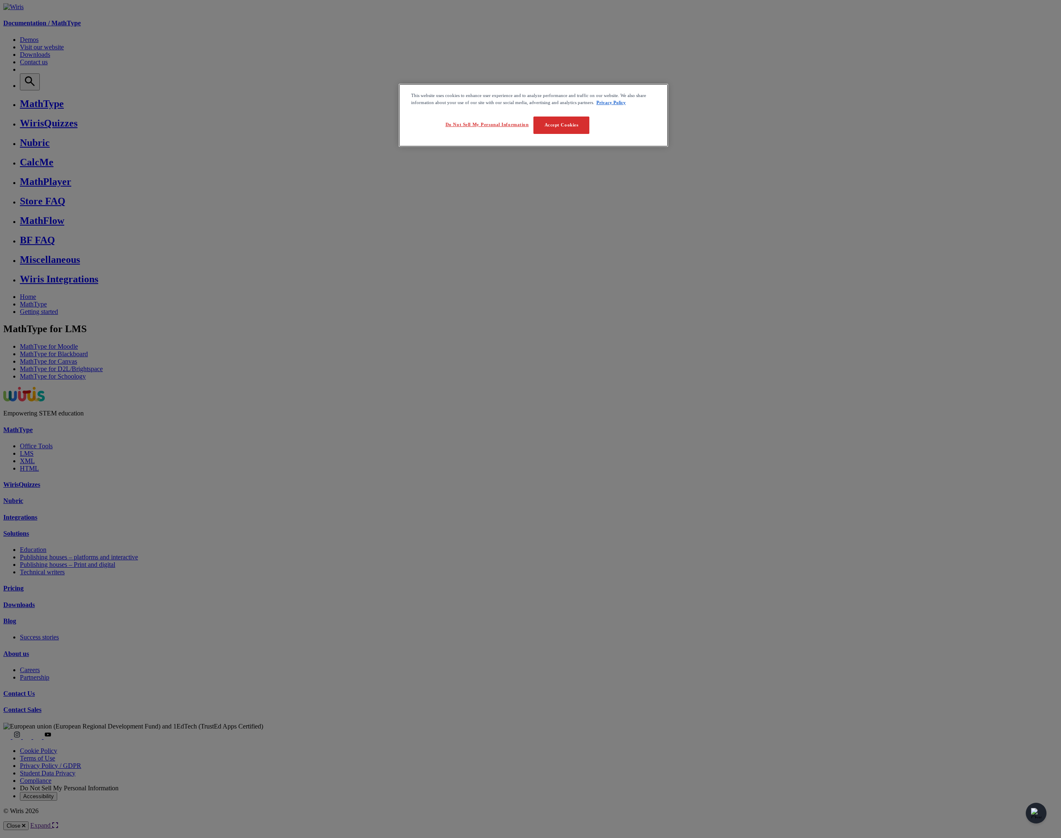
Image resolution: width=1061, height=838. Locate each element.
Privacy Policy (611, 102)
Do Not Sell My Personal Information (487, 124)
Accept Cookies (562, 124)
